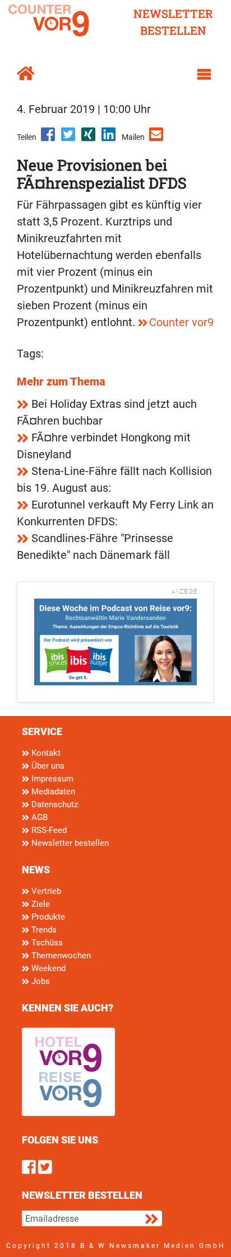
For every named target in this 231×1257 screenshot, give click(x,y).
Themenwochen (60, 955)
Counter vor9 (181, 322)
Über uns (46, 766)
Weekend (47, 968)
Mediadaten (52, 792)
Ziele (39, 904)
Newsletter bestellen (69, 843)
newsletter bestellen (173, 21)
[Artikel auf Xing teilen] (89, 138)
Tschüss (46, 943)
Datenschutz (53, 804)
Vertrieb (45, 891)
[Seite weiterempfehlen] (157, 138)
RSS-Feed (48, 830)
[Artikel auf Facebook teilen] (49, 138)
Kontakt (45, 753)
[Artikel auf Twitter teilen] (69, 138)
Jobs (39, 981)
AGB (38, 817)
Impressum (51, 779)
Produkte (47, 917)
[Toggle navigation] (204, 74)
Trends (43, 930)
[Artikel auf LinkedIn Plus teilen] (109, 138)
